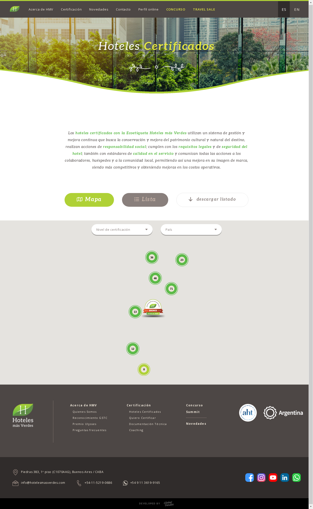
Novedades (98, 9)
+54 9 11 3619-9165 (145, 483)
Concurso (175, 9)
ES (284, 9)
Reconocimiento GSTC (90, 418)
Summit (193, 412)
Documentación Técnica (148, 424)
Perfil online (148, 9)
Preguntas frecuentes (89, 430)
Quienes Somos (85, 411)
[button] (153, 307)
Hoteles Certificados (145, 411)
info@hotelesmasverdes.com (43, 483)
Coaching (136, 430)
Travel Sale (204, 9)
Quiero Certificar (142, 418)
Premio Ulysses (84, 424)
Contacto (123, 9)
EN (297, 9)
